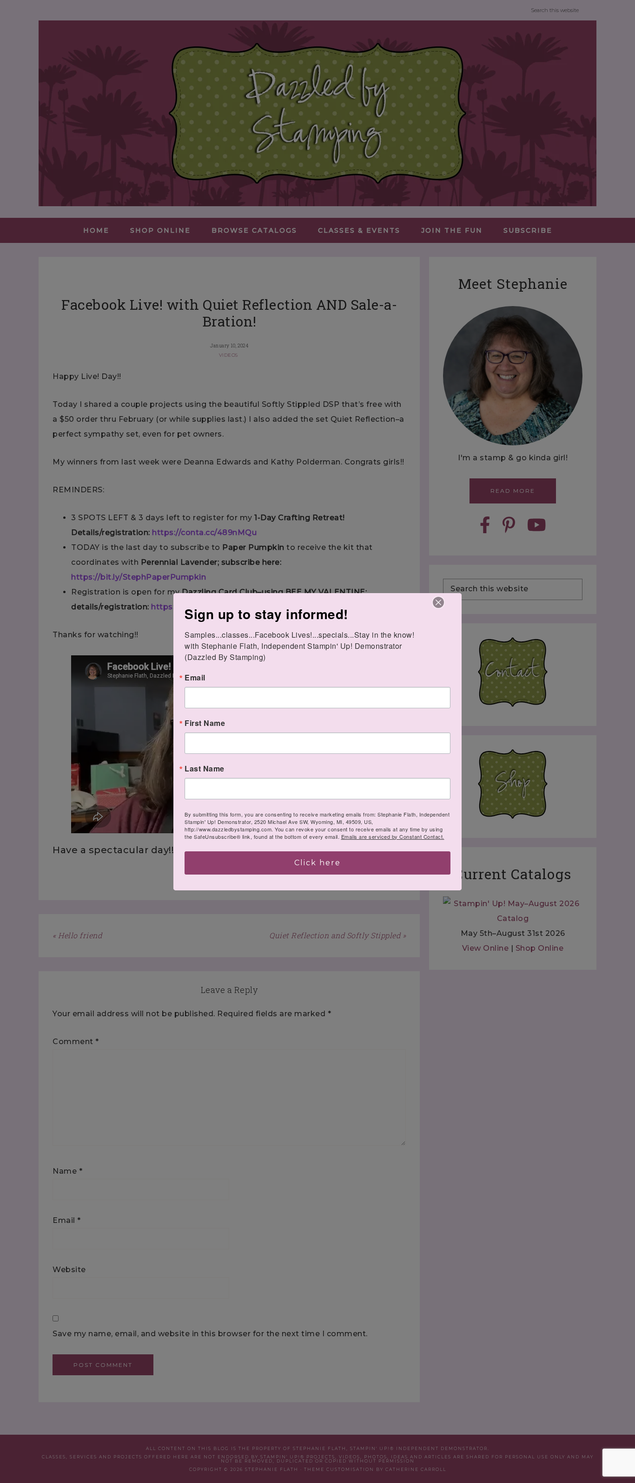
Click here (317, 862)
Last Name (205, 768)
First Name (205, 723)
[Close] (438, 602)
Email (195, 677)
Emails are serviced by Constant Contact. (392, 836)
